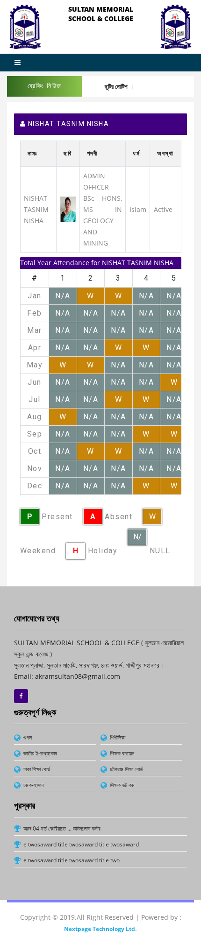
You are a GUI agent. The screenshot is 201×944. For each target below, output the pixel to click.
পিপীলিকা (117, 737)
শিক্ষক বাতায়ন (122, 753)
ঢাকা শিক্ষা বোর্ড (36, 769)
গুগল (27, 737)
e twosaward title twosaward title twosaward (81, 844)
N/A (137, 538)
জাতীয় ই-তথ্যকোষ (40, 753)
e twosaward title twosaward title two (71, 860)
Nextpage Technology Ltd (99, 929)
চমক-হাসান (33, 785)
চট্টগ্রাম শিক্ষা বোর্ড (126, 769)
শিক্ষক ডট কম (122, 785)
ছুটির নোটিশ (110, 86)
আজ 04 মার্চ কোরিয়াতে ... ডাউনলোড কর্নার (61, 828)
